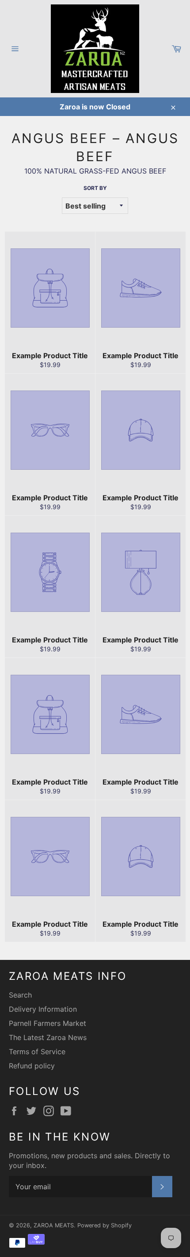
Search (20, 994)
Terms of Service (37, 1051)
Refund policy (32, 1065)
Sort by (95, 188)
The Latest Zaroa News (48, 1037)
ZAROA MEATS (54, 1225)
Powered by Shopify (104, 1225)
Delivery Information (43, 1009)
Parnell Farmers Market (47, 1023)
